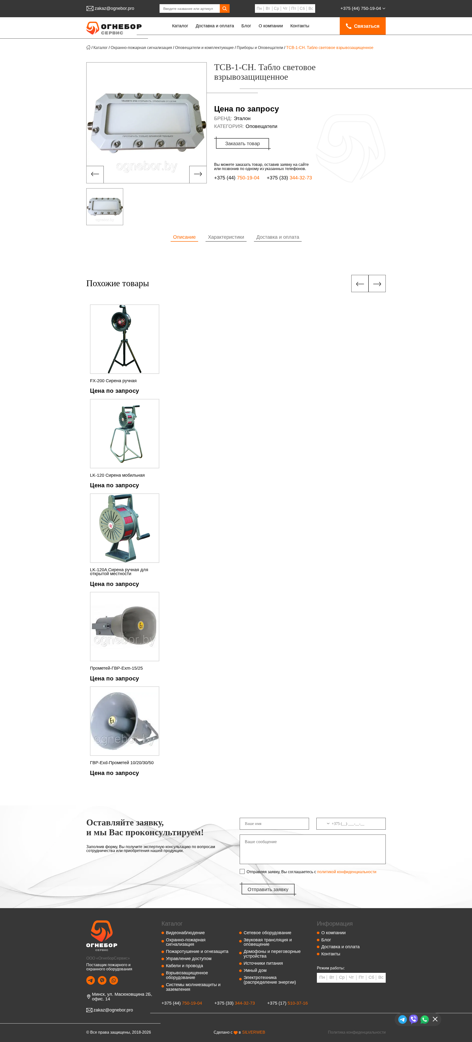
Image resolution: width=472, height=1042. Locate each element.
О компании (271, 25)
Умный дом (255, 970)
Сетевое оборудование (267, 932)
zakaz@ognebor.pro (114, 8)
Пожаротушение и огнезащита (197, 951)
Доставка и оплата (215, 25)
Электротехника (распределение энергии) (270, 980)
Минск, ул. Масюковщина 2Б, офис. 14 (122, 996)
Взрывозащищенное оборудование (187, 975)
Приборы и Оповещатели (260, 48)
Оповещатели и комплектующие (204, 48)
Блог (246, 25)
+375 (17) (287, 1003)
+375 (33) (289, 178)
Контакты (299, 25)
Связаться (367, 26)
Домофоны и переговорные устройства (272, 954)
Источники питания (263, 963)
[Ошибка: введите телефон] (351, 825)
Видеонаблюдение (185, 932)
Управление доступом (188, 958)
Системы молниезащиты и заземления (193, 987)
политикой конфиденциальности (346, 872)
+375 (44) (360, 8)
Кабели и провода (184, 965)
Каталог (180, 25)
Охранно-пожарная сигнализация (141, 48)
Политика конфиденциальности (357, 1032)
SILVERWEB (253, 1032)
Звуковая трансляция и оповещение (268, 942)
